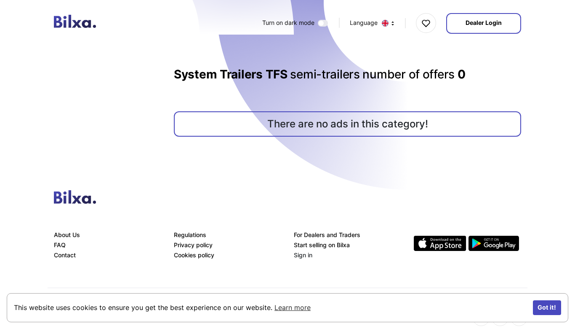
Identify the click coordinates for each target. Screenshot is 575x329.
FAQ (60, 244)
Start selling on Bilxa (322, 244)
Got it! (547, 307)
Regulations (190, 234)
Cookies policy (194, 255)
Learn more (292, 307)
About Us (67, 234)
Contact (65, 255)
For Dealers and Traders (327, 234)
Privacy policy (193, 244)
